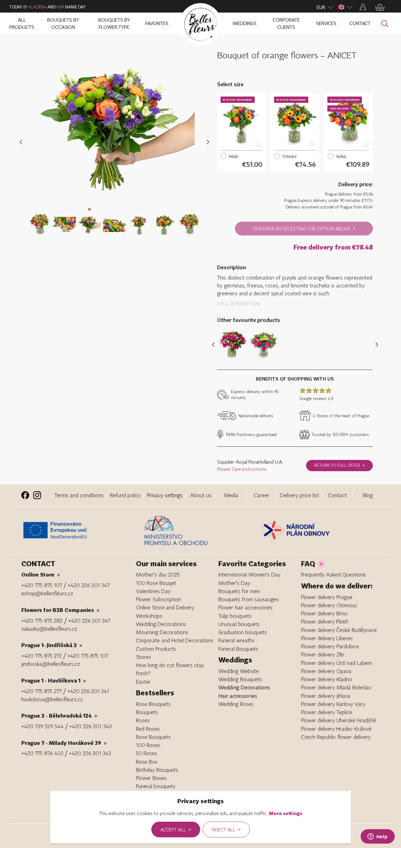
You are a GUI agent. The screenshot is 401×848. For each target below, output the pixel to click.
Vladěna (37, 6)
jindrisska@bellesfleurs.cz (50, 664)
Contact (337, 495)
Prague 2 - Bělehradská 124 (59, 715)
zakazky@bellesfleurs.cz (49, 628)
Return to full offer (339, 465)
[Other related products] (375, 344)
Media (231, 495)
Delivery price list (299, 495)
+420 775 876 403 (42, 753)
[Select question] (39, 220)
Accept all (175, 829)
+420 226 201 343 (90, 753)
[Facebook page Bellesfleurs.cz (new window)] (25, 495)
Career (261, 495)
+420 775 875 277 (41, 691)
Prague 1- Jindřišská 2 (51, 645)
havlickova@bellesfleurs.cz (52, 699)
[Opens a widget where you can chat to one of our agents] (377, 837)
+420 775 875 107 (41, 585)
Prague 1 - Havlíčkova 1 (53, 680)
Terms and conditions (79, 495)
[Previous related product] (214, 344)
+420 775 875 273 (41, 655)
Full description (238, 303)
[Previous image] (22, 142)
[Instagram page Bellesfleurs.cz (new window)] (37, 495)
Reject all (226, 829)
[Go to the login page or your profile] (363, 7)
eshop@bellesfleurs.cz (47, 593)
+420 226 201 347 (89, 585)
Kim (60, 6)
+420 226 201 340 (90, 726)
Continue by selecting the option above (304, 228)
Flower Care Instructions (242, 469)
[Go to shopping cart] (380, 7)
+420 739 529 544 (42, 726)
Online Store (40, 574)
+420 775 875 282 (42, 620)
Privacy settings (165, 495)
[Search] (385, 24)
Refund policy (125, 495)
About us (200, 495)
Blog (368, 495)
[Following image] (208, 142)
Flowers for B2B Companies (60, 610)
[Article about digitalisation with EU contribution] (81, 530)
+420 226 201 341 (88, 691)
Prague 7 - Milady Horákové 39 (64, 743)
